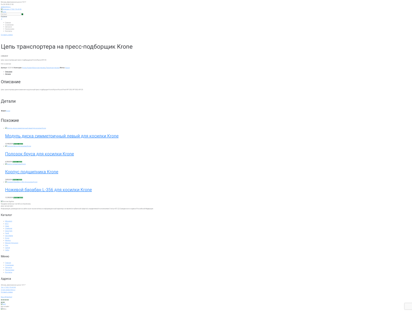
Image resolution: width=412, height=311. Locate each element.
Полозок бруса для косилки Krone (39, 153)
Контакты (8, 31)
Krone (24, 68)
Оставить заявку (7, 35)
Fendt (7, 233)
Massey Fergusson (11, 243)
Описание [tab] (8, 72)
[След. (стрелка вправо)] (4, 302)
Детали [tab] (8, 74)
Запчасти (8, 27)
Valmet (7, 248)
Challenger (8, 228)
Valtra (7, 250)
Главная (8, 22)
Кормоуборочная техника (36, 68)
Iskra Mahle (9, 236)
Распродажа (9, 29)
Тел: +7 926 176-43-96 (8, 287)
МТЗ (6, 224)
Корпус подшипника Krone (31, 171)
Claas (7, 226)
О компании (9, 25)
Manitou (8, 240)
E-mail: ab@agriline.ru (8, 290)
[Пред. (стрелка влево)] (2, 302)
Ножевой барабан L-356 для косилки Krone (48, 189)
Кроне (67, 68)
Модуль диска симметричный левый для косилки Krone (62, 135)
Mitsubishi (8, 221)
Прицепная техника (53, 68)
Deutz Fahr (8, 231)
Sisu (6, 245)
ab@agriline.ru (6, 7)
